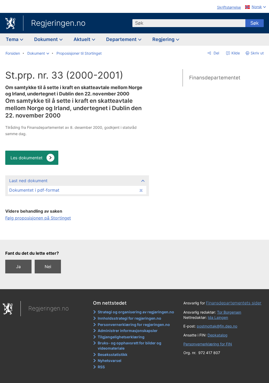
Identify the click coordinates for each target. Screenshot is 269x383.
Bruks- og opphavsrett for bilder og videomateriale (129, 345)
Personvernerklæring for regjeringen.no (134, 324)
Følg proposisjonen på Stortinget (38, 218)
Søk (254, 23)
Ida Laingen (218, 317)
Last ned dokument (28, 180)
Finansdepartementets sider (233, 302)
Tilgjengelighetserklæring (121, 337)
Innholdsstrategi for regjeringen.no (129, 318)
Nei (48, 266)
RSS (101, 367)
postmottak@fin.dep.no (217, 326)
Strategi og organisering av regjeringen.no (136, 312)
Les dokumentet (27, 157)
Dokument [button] (46, 39)
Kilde (235, 53)
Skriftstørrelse (229, 7)
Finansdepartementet (214, 78)
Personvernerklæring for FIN (207, 344)
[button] (38, 53)
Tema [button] (12, 39)
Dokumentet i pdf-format (34, 190)
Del (216, 53)
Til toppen (77, 232)
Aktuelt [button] (82, 39)
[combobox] (188, 23)
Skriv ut (257, 53)
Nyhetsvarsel (109, 360)
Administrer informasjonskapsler (128, 330)
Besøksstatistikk (112, 354)
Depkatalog (217, 335)
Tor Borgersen (229, 312)
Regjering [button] (163, 39)
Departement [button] (122, 39)
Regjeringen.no (58, 23)
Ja (18, 266)
